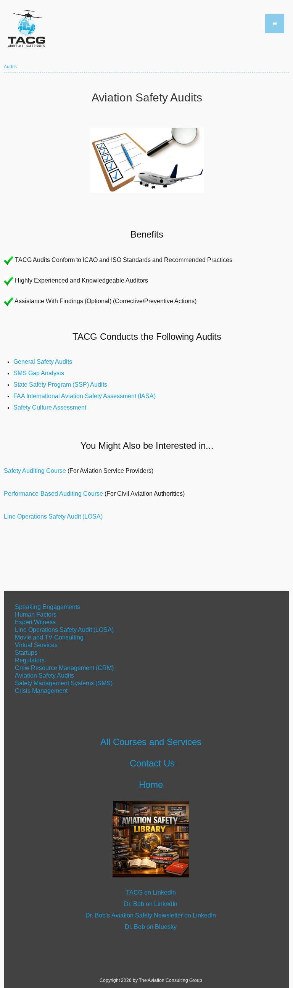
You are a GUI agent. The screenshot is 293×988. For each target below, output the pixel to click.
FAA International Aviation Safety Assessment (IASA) (84, 396)
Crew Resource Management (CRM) (64, 668)
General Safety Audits (42, 361)
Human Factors (35, 614)
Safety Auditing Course (35, 470)
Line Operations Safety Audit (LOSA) (54, 516)
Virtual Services (36, 645)
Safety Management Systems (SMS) (64, 683)
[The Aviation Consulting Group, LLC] (46, 29)
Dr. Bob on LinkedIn (150, 904)
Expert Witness (35, 622)
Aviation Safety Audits (44, 675)
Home (151, 784)
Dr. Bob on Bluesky (151, 927)
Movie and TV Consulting (49, 637)
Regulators (30, 660)
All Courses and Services (150, 742)
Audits (10, 66)
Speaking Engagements (46, 607)
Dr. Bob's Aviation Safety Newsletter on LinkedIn (150, 915)
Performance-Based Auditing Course (53, 493)
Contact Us (152, 763)
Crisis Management (42, 691)
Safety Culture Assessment (49, 407)
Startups (26, 652)
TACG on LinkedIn (151, 892)
